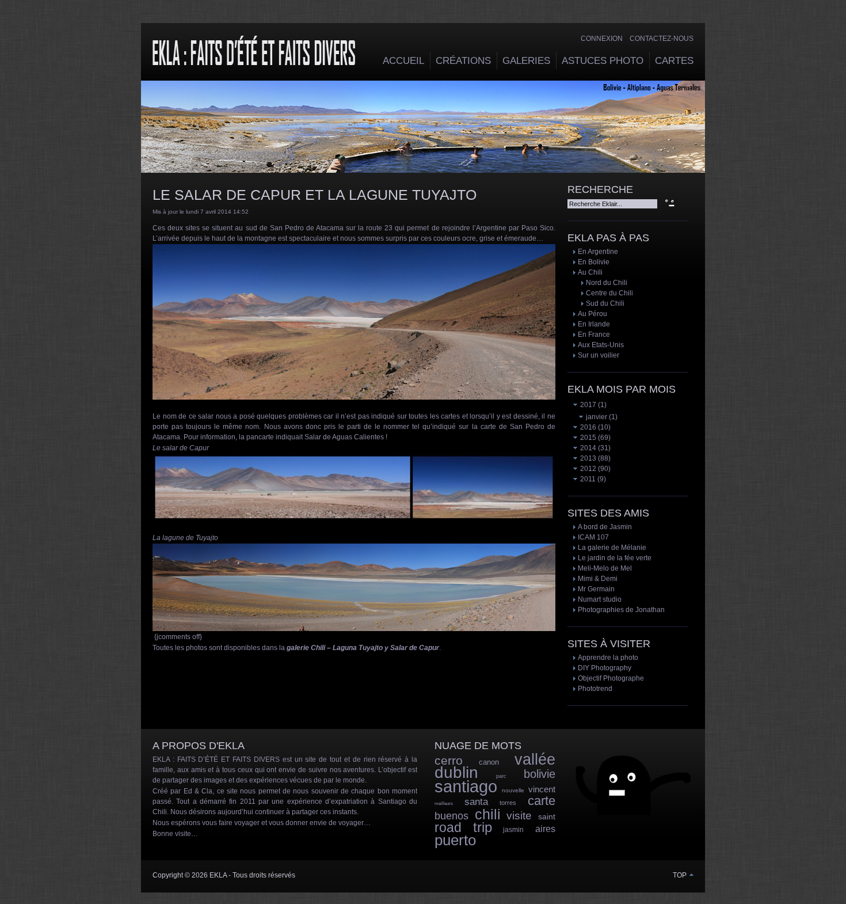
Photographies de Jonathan (621, 610)
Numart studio (600, 599)
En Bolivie (593, 262)
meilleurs (444, 803)
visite (519, 816)
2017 (587, 405)
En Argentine (598, 252)
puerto (455, 840)
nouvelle (513, 790)
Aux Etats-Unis (601, 345)
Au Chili (590, 272)
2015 (587, 438)
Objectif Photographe (611, 678)
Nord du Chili (606, 283)
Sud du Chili (605, 303)
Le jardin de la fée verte (614, 558)
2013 (587, 458)
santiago (466, 786)
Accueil (403, 60)
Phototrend (595, 689)
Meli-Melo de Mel (605, 568)
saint (546, 816)
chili (488, 814)
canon (489, 762)
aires (545, 829)
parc (501, 776)
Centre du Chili (609, 293)
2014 (587, 448)
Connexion (602, 39)
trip (482, 827)
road (448, 827)
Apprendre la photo (608, 658)
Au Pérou (592, 314)
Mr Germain (596, 589)
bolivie (539, 774)
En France (594, 335)
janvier (595, 417)
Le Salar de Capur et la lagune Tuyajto (315, 195)
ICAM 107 (593, 537)
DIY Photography (604, 668)
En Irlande (594, 324)
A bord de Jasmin (605, 527)
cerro (449, 760)
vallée (535, 759)
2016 (587, 427)
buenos (451, 816)
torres (508, 802)
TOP (680, 875)
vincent (541, 789)
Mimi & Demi (598, 579)
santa (476, 801)
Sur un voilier (598, 355)
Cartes (674, 60)
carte (541, 800)
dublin (456, 772)
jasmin (513, 830)
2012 (587, 469)
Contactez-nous (661, 39)
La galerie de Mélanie (612, 548)
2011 (587, 479)
